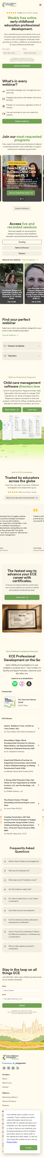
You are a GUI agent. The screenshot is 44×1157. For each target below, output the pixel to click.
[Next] (37, 178)
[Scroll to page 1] (20, 199)
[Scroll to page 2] (23, 199)
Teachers (5, 1105)
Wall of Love (7, 1083)
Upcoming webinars (9, 1097)
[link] (18, 194)
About (4, 1079)
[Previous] (7, 178)
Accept (28, 1148)
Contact (5, 1087)
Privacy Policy (12, 1142)
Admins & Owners (9, 1101)
